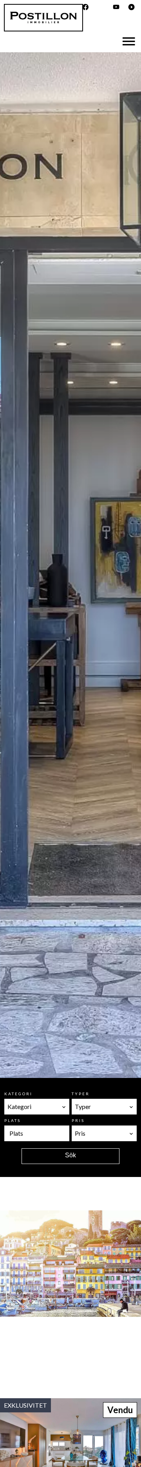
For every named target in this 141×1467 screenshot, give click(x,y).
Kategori (18, 1093)
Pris (78, 1120)
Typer (81, 1093)
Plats (12, 1120)
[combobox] (36, 1106)
